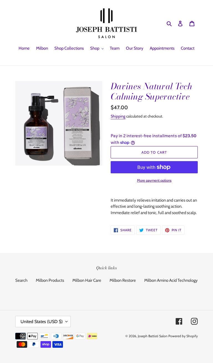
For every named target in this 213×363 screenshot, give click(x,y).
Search (21, 280)
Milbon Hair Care (86, 280)
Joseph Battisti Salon (153, 336)
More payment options (154, 180)
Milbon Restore (123, 280)
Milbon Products (50, 280)
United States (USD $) (42, 321)
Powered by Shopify (183, 336)
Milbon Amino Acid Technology (171, 280)
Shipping (118, 116)
